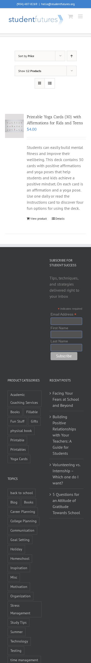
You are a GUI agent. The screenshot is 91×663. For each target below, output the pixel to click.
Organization (20, 596)
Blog (13, 502)
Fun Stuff (17, 421)
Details (59, 218)
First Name (59, 328)
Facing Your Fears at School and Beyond (66, 399)
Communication (22, 530)
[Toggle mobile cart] (70, 16)
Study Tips (18, 622)
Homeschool (19, 558)
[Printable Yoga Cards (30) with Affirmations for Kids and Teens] (14, 126)
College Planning (23, 520)
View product (38, 218)
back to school (21, 492)
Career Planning (22, 511)
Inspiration (18, 567)
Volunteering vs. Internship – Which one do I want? (66, 473)
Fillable (32, 411)
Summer (16, 631)
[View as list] (50, 83)
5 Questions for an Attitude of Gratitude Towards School (66, 503)
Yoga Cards (19, 458)
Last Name (59, 341)
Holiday (16, 549)
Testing (15, 650)
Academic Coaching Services (24, 398)
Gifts (34, 421)
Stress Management (20, 609)
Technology (19, 641)
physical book (21, 430)
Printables (18, 449)
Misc (13, 577)
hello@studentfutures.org (58, 4)
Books (15, 411)
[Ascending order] (72, 56)
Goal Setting (20, 539)
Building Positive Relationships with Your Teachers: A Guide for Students (64, 435)
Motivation (18, 586)
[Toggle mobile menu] (80, 16)
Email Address (63, 314)
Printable (17, 440)
